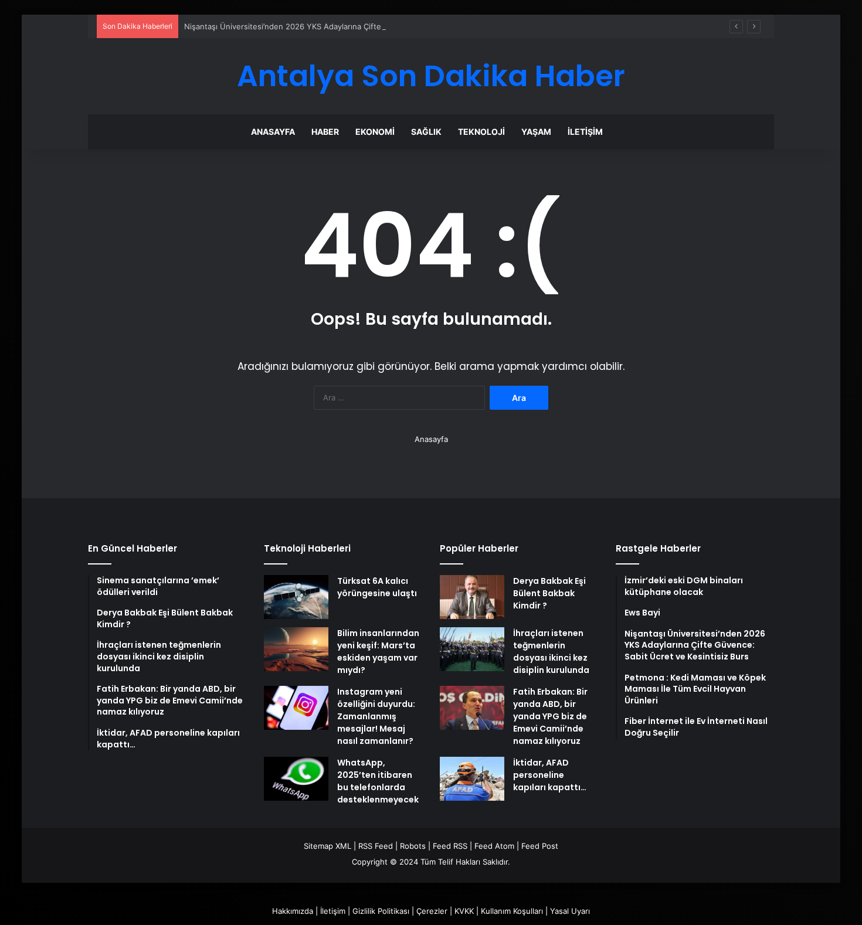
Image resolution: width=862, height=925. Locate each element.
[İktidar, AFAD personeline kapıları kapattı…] (472, 779)
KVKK (464, 911)
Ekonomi (375, 132)
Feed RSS (450, 846)
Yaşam (536, 132)
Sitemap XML (327, 846)
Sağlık (426, 132)
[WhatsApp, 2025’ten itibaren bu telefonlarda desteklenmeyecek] (296, 779)
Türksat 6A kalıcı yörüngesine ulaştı (377, 587)
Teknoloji (481, 132)
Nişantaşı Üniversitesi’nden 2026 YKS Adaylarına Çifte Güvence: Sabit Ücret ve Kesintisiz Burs (356, 26)
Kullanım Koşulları (512, 911)
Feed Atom (494, 846)
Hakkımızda (292, 911)
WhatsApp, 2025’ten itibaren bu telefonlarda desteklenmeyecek (378, 781)
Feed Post (539, 846)
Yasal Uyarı (570, 911)
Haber (325, 132)
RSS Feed (375, 846)
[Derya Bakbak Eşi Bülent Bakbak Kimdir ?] (472, 597)
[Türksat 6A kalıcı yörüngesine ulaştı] (296, 597)
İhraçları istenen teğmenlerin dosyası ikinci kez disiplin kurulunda (551, 651)
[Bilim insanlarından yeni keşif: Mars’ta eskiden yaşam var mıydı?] (296, 649)
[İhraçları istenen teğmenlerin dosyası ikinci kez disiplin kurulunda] (472, 649)
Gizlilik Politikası (380, 911)
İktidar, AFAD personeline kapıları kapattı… (549, 775)
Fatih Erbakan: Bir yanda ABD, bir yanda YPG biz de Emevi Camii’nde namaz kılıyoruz (550, 716)
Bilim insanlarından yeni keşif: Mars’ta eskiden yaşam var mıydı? (378, 651)
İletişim (585, 132)
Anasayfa (273, 132)
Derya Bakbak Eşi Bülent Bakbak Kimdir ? (549, 593)
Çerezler (431, 911)
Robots (413, 846)
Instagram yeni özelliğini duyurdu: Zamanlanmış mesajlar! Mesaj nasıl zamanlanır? (376, 716)
